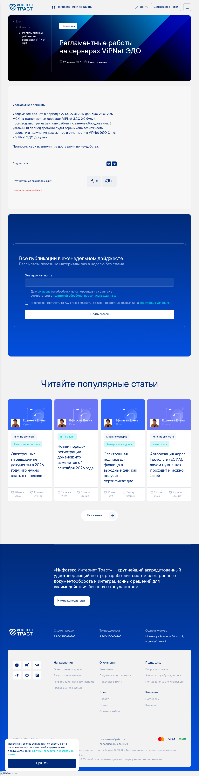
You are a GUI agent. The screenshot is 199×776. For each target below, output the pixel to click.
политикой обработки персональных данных (84, 296)
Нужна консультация (71, 601)
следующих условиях (154, 303)
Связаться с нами (166, 7)
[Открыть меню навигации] (187, 7)
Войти (144, 7)
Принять (42, 763)
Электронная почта (38, 275)
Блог (19, 21)
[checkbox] (26, 291)
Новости (24, 27)
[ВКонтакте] (108, 163)
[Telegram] (114, 163)
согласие (44, 291)
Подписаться (99, 314)
